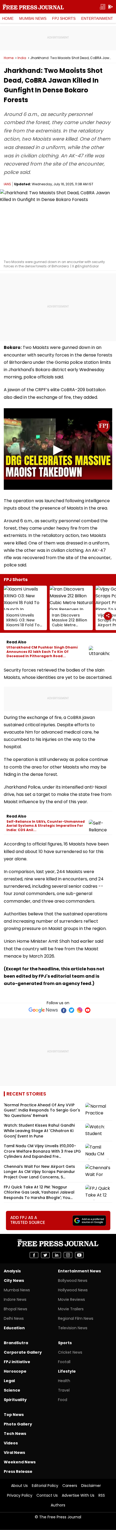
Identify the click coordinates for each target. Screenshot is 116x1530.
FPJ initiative (17, 1361)
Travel (64, 1390)
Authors (58, 1505)
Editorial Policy (45, 1485)
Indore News (15, 1299)
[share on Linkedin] (56, 1255)
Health (64, 1380)
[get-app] (110, 7)
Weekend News (20, 1462)
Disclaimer (91, 1485)
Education (14, 1328)
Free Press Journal (33, 6)
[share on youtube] (79, 1255)
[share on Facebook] (34, 1255)
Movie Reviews (71, 1299)
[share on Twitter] (45, 1255)
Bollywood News (72, 1280)
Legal (9, 1380)
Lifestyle (67, 1371)
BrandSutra (16, 1343)
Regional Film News (75, 1318)
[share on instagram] (68, 1255)
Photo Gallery (18, 1424)
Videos (11, 1443)
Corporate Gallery (23, 1352)
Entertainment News (79, 1271)
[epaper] (102, 7)
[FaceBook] (63, 1010)
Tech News (15, 1433)
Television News (72, 1328)
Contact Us (47, 1495)
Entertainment (97, 18)
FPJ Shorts (64, 18)
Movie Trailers (71, 1309)
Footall (64, 1361)
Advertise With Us (78, 1495)
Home (7, 18)
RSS (101, 1495)
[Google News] (43, 1010)
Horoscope (15, 1371)
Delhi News (14, 1318)
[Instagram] (79, 1010)
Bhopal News (15, 1309)
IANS (7, 184)
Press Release (18, 1471)
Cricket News (70, 1352)
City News (14, 1280)
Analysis (12, 1271)
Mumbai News (32, 18)
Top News (14, 1414)
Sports (65, 1343)
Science (12, 1390)
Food (62, 1399)
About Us (19, 1485)
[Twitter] (71, 1010)
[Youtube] (87, 1010)
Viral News (14, 1452)
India (22, 58)
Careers (69, 1485)
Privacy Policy (19, 1495)
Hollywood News (73, 1290)
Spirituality (15, 1399)
